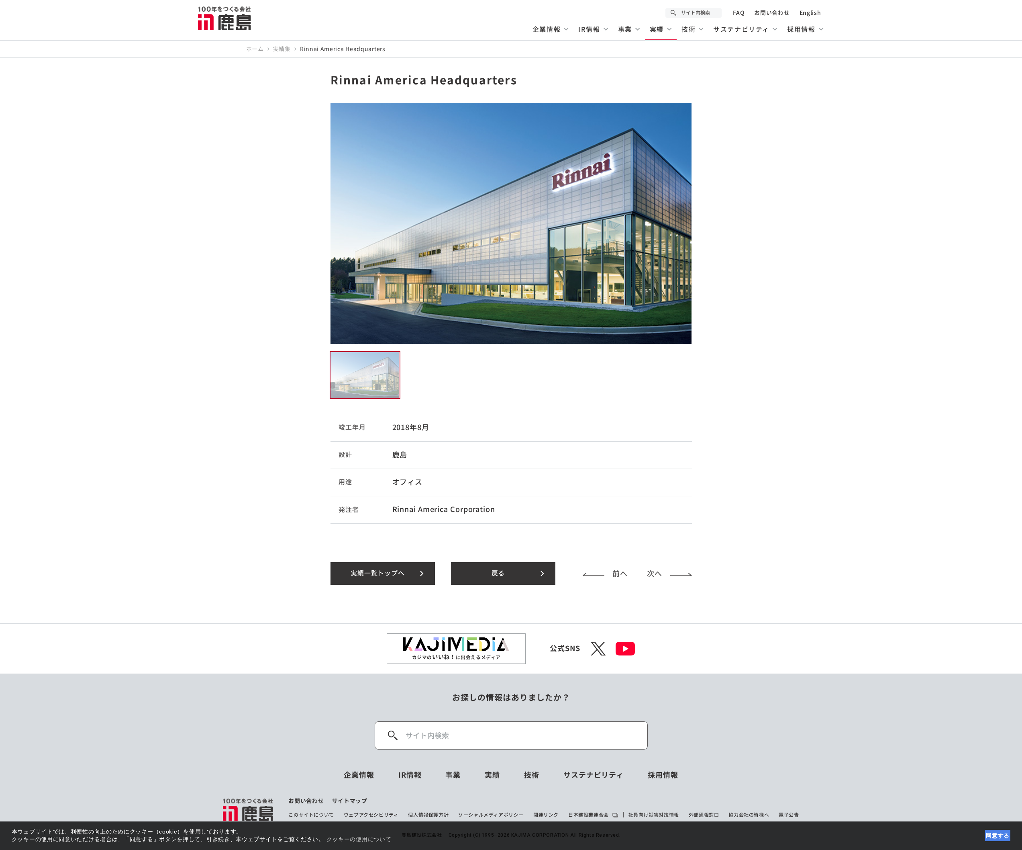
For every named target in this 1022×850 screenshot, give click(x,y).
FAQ (739, 13)
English (810, 13)
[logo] (248, 809)
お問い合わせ (771, 13)
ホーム (255, 49)
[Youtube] (625, 648)
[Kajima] (225, 18)
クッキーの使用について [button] (359, 839)
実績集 (282, 49)
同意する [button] (998, 835)
